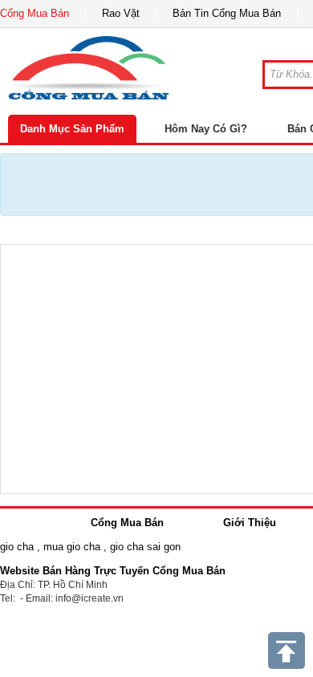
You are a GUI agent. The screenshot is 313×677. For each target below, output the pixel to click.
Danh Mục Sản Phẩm (72, 129)
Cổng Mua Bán (34, 13)
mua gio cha (71, 547)
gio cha (17, 547)
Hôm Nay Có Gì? (206, 129)
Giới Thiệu (249, 523)
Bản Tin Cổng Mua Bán (227, 13)
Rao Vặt (121, 13)
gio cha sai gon (145, 547)
